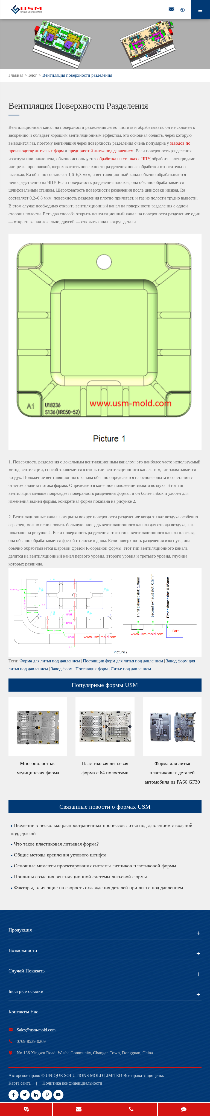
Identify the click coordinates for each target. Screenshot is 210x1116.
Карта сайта (19, 1083)
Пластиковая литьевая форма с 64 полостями (105, 768)
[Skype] (26, 1110)
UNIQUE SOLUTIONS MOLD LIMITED (84, 1075)
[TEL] (131, 1110)
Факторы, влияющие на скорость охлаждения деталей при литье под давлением (98, 887)
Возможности (22, 950)
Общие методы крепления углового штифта (60, 855)
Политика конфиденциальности (72, 1083)
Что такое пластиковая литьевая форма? (56, 844)
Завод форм (61, 668)
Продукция (20, 930)
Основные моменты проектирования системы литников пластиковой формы (95, 865)
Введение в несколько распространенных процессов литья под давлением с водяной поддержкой (101, 829)
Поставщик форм (91, 668)
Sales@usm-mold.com (36, 1030)
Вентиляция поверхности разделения (77, 75)
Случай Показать (26, 971)
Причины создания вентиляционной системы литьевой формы (80, 876)
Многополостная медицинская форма (38, 768)
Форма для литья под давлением (49, 661)
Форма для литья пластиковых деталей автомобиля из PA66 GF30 (172, 773)
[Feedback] (184, 1110)
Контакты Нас (23, 1011)
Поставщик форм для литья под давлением (123, 661)
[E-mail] (79, 1110)
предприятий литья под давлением (100, 150)
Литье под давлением (131, 668)
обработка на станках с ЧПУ (123, 158)
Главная (15, 75)
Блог (32, 75)
